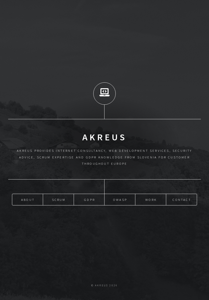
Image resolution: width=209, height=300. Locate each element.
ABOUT (28, 200)
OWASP (120, 200)
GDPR (89, 200)
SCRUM (59, 200)
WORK (151, 200)
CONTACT (182, 200)
